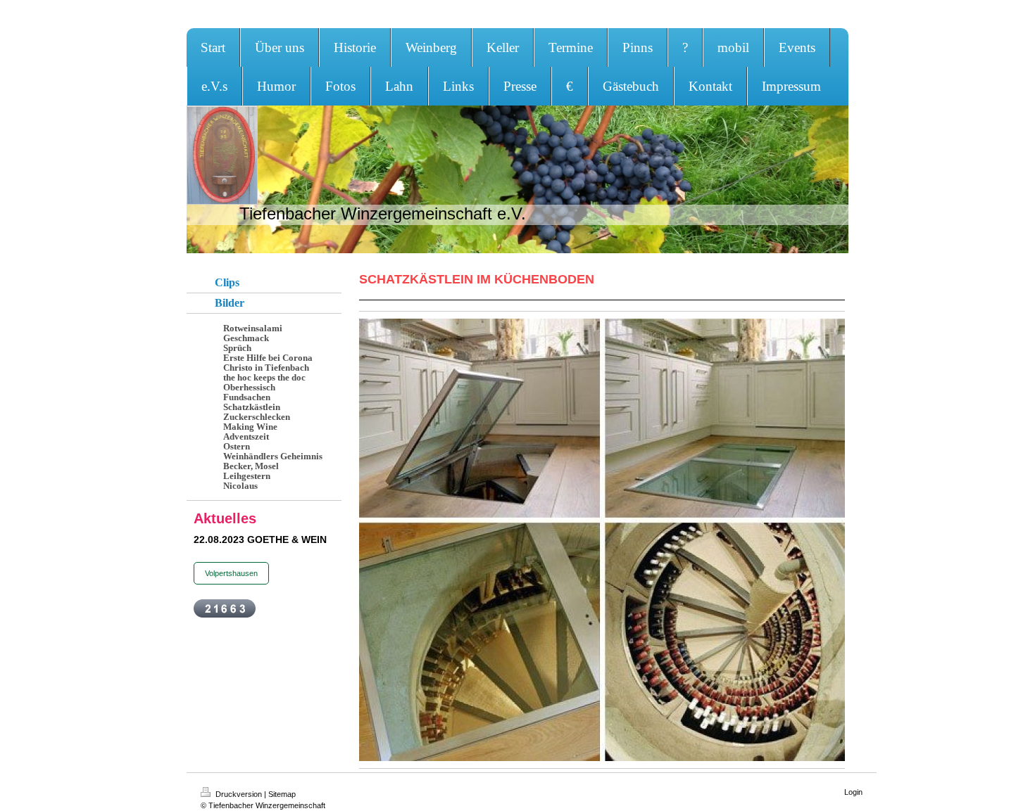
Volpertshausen (231, 573)
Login (853, 792)
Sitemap (282, 794)
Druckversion (238, 794)
